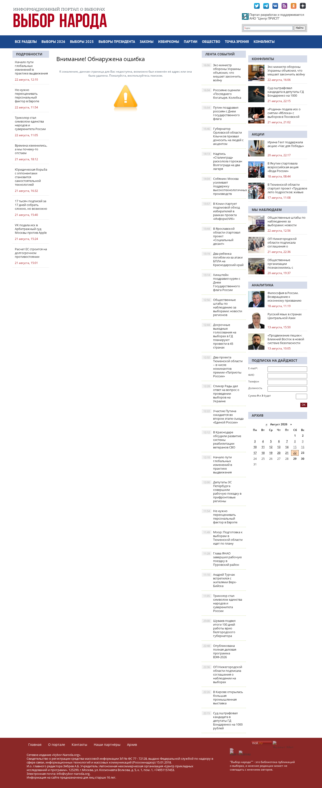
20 (279, 453)
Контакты (79, 744)
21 (287, 453)
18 (263, 453)
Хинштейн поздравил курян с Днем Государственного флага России (221, 282)
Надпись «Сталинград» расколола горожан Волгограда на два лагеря (222, 161)
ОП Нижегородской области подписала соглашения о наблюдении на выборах (222, 674)
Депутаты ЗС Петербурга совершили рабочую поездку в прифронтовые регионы (222, 491)
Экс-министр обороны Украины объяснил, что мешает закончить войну (222, 72)
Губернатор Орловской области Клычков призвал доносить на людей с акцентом (223, 136)
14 (287, 447)
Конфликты (264, 42)
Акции (258, 134)
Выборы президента (117, 42)
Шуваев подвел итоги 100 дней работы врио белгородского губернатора (219, 628)
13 (279, 447)
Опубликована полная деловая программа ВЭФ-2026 (219, 651)
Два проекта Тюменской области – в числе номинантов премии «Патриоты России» (223, 366)
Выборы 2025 (82, 42)
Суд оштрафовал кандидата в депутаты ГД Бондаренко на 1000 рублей (223, 720)
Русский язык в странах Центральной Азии (285, 316)
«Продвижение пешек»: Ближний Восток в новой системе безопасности (286, 339)
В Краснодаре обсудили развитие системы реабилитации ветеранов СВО (222, 439)
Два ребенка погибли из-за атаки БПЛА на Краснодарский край (223, 259)
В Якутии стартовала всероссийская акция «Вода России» (283, 167)
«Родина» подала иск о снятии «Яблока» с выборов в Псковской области (284, 113)
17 (255, 453)
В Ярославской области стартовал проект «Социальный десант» (221, 236)
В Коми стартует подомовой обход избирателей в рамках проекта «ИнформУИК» (221, 211)
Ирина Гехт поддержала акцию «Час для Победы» (286, 144)
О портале (56, 744)
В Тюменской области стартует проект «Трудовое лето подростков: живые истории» (287, 188)
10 (255, 447)
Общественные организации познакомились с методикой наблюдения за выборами (287, 263)
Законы (146, 42)
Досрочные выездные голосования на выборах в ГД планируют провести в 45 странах (219, 336)
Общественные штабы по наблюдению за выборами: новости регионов (222, 307)
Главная (34, 744)
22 (295, 453)
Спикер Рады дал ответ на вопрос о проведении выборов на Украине (221, 393)
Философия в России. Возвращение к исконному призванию (284, 296)
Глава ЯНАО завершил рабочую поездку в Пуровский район (222, 559)
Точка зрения (237, 42)
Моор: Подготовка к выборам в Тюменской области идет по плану (223, 538)
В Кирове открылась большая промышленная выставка (223, 697)
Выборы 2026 (53, 42)
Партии (190, 42)
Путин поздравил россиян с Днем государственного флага (221, 113)
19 (270, 453)
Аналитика (262, 285)
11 (263, 447)
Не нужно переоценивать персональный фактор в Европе (220, 516)
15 (295, 447)
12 (270, 447)
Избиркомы (168, 42)
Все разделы (26, 42)
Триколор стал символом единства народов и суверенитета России (222, 603)
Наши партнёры (107, 744)
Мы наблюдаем (267, 209)
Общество (211, 42)
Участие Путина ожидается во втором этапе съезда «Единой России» (223, 416)
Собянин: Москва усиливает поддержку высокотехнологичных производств (224, 186)
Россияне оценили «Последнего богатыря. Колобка (222, 94)
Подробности (29, 54)
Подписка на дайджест (274, 360)
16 (302, 447)
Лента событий (220, 54)
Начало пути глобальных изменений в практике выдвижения (217, 464)
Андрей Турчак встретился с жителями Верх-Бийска (220, 580)
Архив (132, 744)
